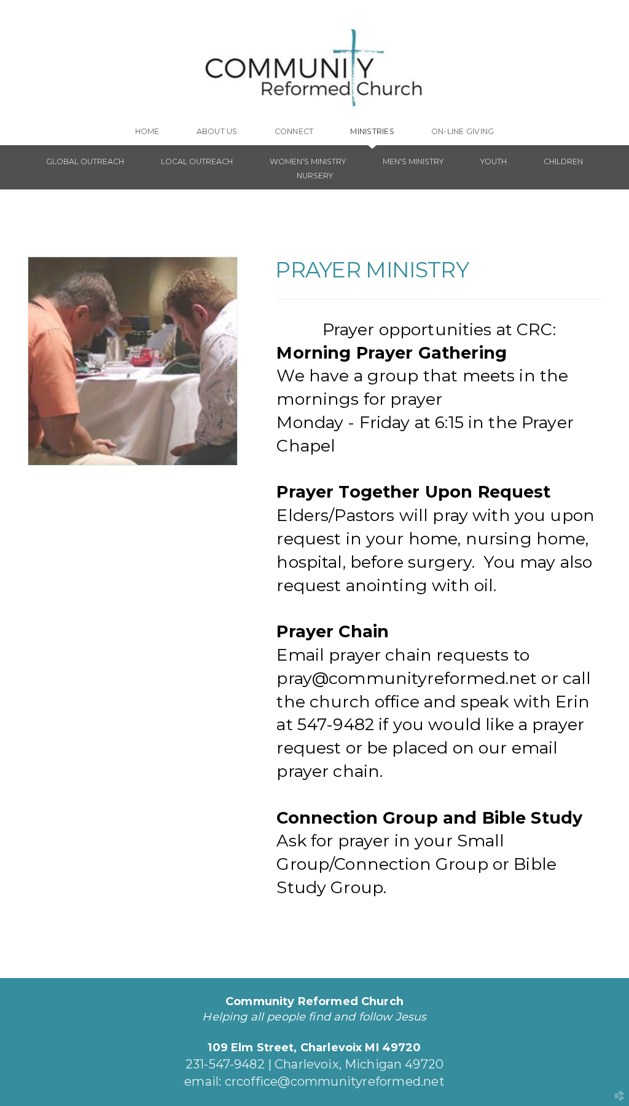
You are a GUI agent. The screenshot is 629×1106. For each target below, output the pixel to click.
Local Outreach (197, 161)
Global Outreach (85, 161)
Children (563, 161)
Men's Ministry (413, 161)
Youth (493, 161)
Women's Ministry (308, 161)
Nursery (315, 175)
